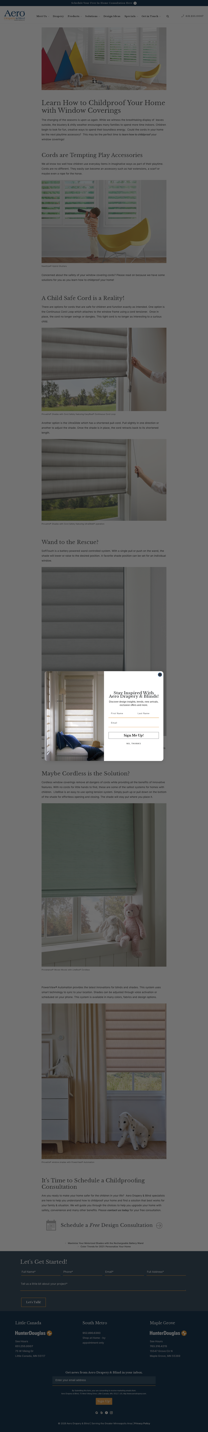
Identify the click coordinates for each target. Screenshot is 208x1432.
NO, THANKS (134, 744)
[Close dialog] (160, 675)
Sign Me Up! (134, 735)
